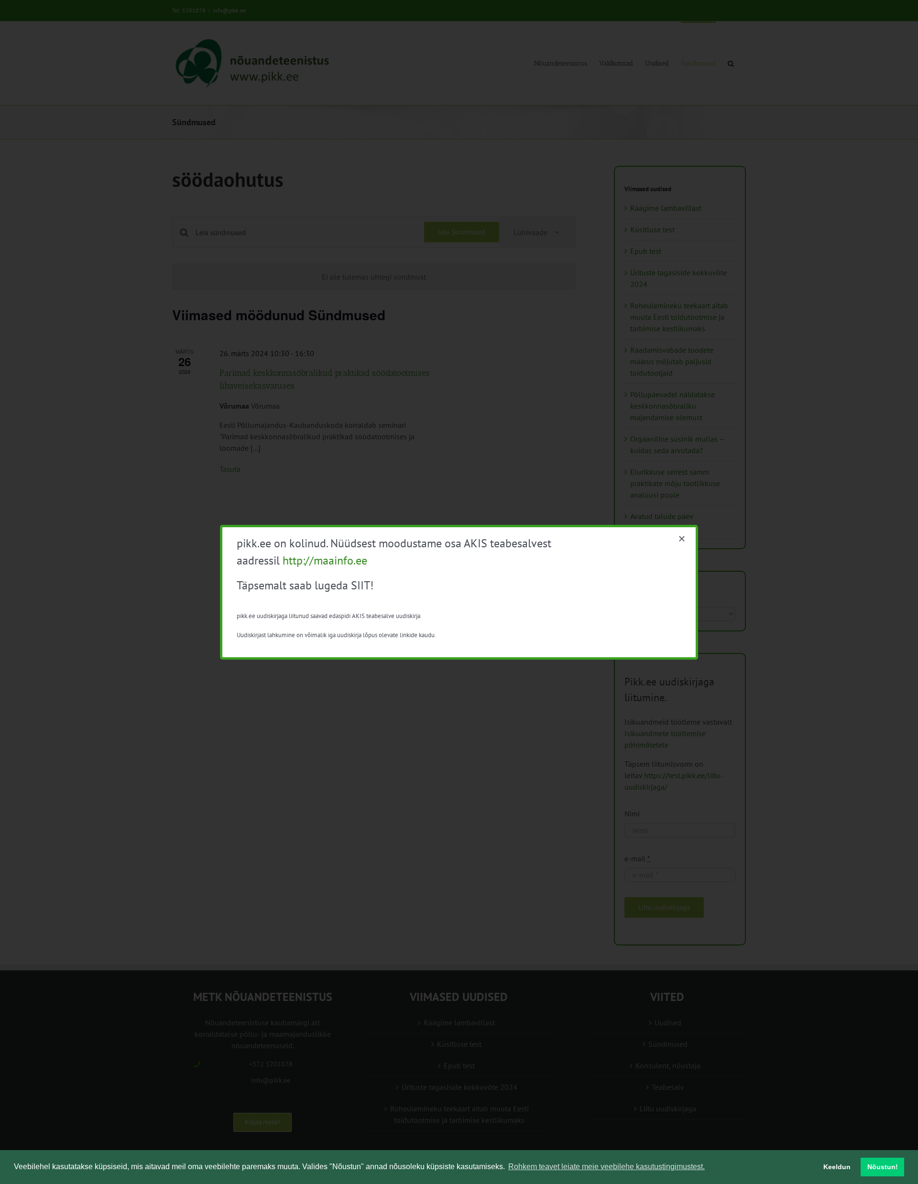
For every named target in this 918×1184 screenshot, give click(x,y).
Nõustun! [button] (882, 1167)
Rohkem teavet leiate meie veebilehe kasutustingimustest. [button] (606, 1166)
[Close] (681, 538)
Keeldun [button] (837, 1167)
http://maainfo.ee (325, 560)
